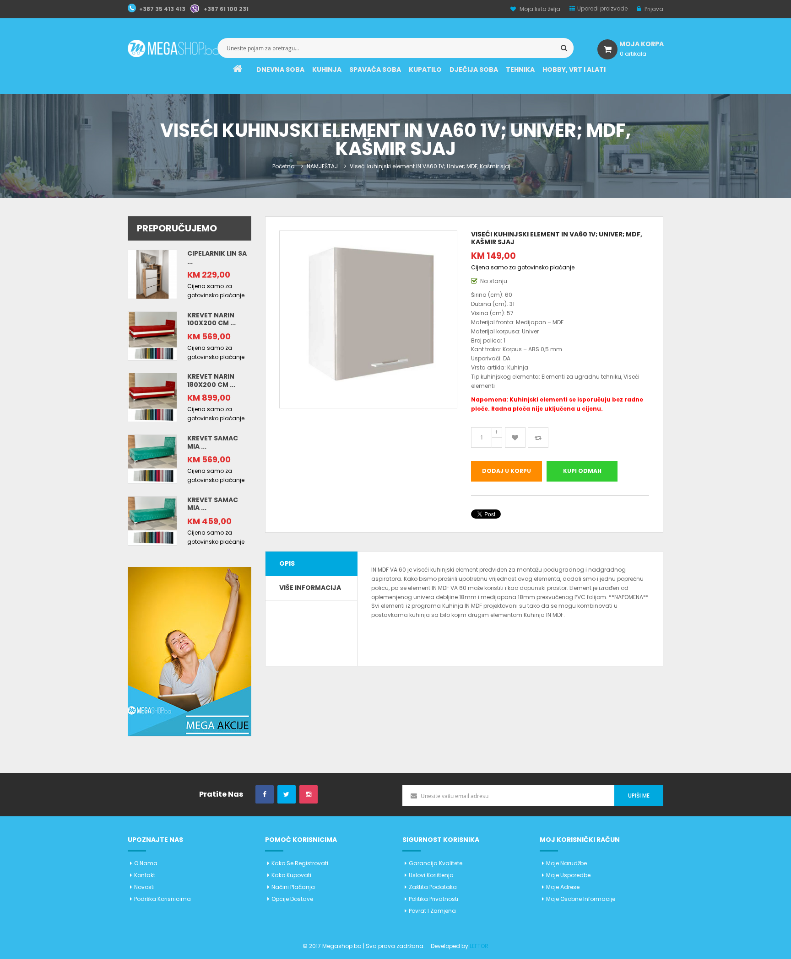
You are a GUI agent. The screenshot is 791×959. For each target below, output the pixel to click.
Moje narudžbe (566, 863)
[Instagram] (308, 794)
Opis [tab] (287, 563)
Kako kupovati (291, 875)
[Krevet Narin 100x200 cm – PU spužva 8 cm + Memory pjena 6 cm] (152, 335)
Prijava (653, 9)
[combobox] (395, 48)
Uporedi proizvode (602, 8)
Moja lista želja (540, 9)
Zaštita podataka (433, 887)
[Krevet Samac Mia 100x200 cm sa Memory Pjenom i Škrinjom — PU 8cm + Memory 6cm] (152, 458)
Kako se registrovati (299, 863)
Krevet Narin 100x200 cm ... (211, 319)
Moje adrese (563, 887)
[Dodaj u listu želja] (515, 437)
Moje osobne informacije (580, 899)
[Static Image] (189, 651)
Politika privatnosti (433, 899)
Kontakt (144, 875)
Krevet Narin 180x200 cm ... (211, 380)
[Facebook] (264, 794)
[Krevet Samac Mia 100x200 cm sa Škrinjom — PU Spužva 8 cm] (152, 520)
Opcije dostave (292, 899)
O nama (145, 863)
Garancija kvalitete (435, 863)
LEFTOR (479, 946)
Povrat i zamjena (432, 911)
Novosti (144, 887)
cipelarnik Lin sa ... (217, 257)
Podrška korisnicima (162, 899)
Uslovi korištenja (431, 875)
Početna (283, 166)
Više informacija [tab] (310, 587)
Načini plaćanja (293, 887)
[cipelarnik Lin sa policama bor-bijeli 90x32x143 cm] (152, 274)
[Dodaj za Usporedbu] (538, 437)
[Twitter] (286, 794)
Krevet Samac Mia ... (212, 442)
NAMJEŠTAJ (322, 166)
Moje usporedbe (568, 875)
